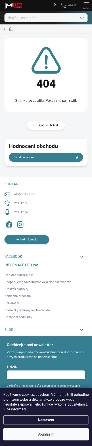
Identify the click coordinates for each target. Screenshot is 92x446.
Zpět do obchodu (49, 125)
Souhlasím (46, 434)
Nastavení (46, 420)
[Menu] (86, 5)
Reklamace (12, 303)
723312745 (21, 203)
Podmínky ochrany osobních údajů (28, 310)
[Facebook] (8, 224)
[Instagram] (19, 224)
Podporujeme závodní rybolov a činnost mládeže (37, 282)
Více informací (14, 409)
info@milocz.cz (24, 194)
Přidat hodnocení (24, 157)
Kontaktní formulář (26, 239)
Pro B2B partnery (16, 289)
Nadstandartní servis (18, 275)
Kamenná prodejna (17, 296)
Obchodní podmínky (18, 317)
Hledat (82, 17)
